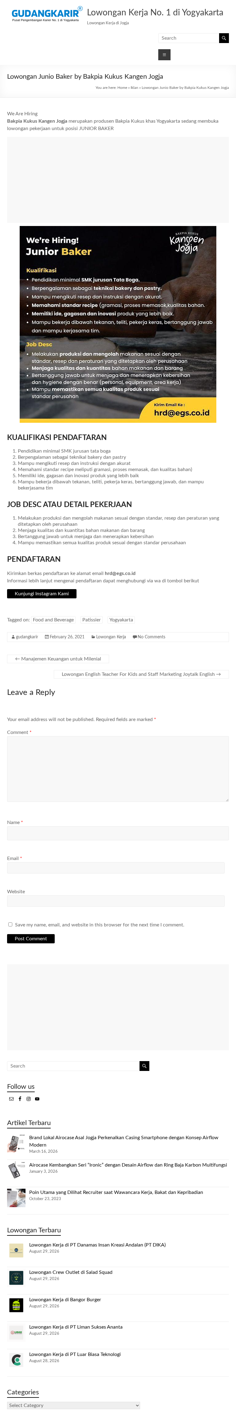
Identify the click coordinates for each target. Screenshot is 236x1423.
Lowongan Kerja (111, 637)
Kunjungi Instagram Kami (42, 593)
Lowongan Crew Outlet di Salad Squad (70, 1272)
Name (15, 822)
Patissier (91, 619)
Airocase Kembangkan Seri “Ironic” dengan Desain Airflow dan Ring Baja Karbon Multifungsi (128, 1165)
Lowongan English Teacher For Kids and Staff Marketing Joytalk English (141, 674)
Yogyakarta (121, 619)
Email (14, 858)
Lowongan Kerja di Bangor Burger (65, 1299)
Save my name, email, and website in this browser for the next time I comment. (99, 924)
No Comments (151, 637)
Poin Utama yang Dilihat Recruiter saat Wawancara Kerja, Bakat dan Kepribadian (116, 1192)
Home (122, 87)
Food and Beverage (53, 619)
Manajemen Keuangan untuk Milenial (58, 658)
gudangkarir (27, 637)
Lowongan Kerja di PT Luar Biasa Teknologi (75, 1354)
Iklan (134, 87)
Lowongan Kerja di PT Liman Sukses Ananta (76, 1327)
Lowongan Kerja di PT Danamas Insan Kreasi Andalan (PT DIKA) (97, 1245)
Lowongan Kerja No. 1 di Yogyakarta (155, 12)
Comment (19, 732)
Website (16, 891)
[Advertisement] (118, 180)
